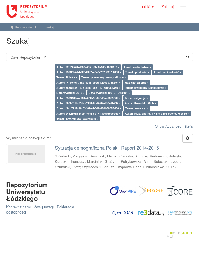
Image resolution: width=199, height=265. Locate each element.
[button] (147, 6)
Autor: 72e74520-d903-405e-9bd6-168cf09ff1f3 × (87, 67)
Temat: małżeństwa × (137, 67)
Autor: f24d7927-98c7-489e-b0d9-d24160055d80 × (88, 108)
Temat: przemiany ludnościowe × (145, 88)
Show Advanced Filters (174, 126)
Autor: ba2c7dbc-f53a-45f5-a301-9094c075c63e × (157, 113)
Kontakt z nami (18, 206)
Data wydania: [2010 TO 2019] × (109, 93)
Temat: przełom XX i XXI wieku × (77, 119)
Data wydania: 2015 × (70, 93)
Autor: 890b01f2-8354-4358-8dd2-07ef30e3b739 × (88, 103)
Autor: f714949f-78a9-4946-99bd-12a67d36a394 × (88, 82)
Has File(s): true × (136, 82)
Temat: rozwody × (136, 108)
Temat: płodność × (137, 72)
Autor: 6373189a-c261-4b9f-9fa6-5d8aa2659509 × (88, 98)
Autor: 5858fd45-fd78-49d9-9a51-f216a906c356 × (88, 88)
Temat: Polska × (66, 77)
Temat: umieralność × (167, 72)
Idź (186, 57)
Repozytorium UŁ (27, 27)
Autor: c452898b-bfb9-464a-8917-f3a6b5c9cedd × (88, 113)
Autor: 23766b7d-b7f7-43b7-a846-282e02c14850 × (88, 72)
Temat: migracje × (136, 98)
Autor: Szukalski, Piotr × (141, 103)
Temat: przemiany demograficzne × (103, 77)
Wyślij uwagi (44, 206)
